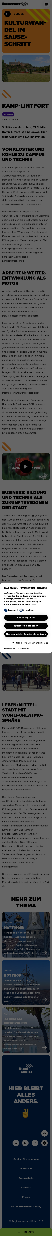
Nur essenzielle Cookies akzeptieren (26, 634)
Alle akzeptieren (26, 617)
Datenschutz (23, 649)
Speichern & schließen (26, 625)
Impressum (9, 649)
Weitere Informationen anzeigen (28, 643)
